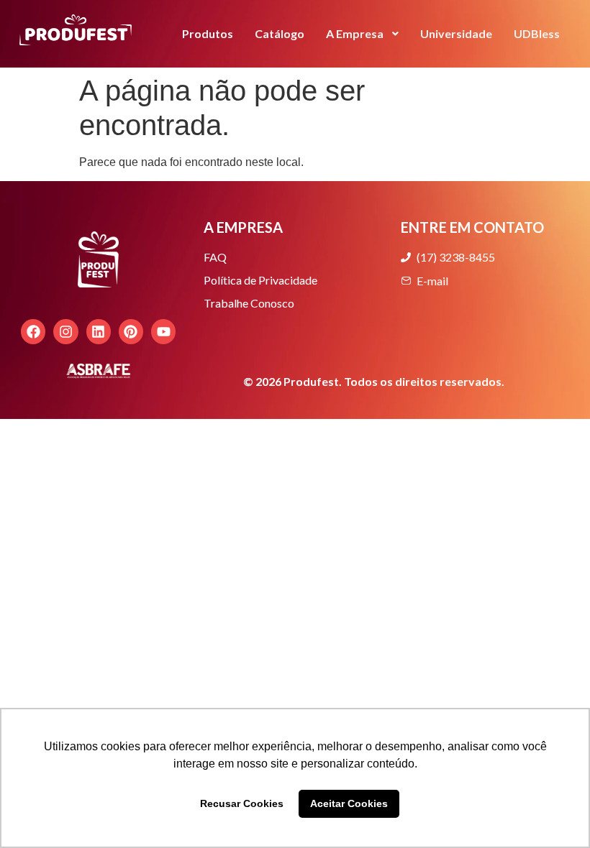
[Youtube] (163, 331)
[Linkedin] (98, 331)
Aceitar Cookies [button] (349, 803)
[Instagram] (65, 331)
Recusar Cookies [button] (241, 803)
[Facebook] (33, 331)
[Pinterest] (131, 331)
